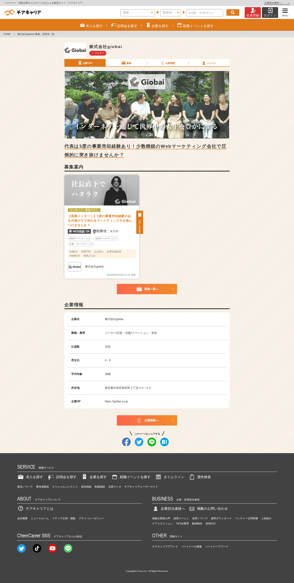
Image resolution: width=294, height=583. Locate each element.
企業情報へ (151, 420)
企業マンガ (114, 486)
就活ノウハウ (25, 486)
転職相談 (100, 486)
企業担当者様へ (277, 3)
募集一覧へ (151, 289)
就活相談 (86, 486)
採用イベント (181, 518)
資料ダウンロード (221, 518)
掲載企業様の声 (161, 518)
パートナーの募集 (191, 546)
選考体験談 (42, 486)
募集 (129, 63)
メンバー (211, 63)
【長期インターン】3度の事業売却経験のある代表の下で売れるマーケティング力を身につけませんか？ (100, 220)
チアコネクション (162, 523)
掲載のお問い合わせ (212, 508)
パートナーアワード (216, 546)
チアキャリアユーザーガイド (141, 486)
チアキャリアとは (39, 508)
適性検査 (204, 477)
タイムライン (174, 477)
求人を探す (34, 477)
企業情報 (170, 63)
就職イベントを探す (135, 477)
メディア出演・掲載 (63, 518)
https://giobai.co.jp (116, 401)
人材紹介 (266, 518)
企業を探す (98, 477)
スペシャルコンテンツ (65, 486)
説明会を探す (66, 477)
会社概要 (22, 518)
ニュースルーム (40, 518)
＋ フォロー (98, 53)
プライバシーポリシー (91, 518)
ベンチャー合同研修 (246, 518)
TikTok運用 (182, 523)
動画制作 (197, 523)
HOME (7, 34)
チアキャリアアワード (165, 546)
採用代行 (211, 523)
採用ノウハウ (200, 518)
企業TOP (87, 63)
